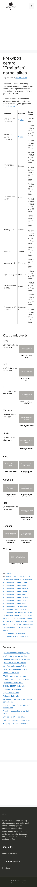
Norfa (6, 433)
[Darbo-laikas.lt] (11, 6)
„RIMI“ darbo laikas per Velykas (15, 666)
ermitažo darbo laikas (11, 621)
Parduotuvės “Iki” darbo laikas (17, 636)
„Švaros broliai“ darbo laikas (14, 717)
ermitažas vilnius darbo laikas (20, 618)
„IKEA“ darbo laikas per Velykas (15, 669)
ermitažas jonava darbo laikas (15, 606)
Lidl (5, 364)
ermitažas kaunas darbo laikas (15, 609)
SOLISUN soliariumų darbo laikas (16, 679)
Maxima (7, 410)
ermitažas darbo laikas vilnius (14, 603)
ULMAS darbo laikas (11, 673)
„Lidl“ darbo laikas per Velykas (15, 656)
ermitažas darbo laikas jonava (15, 582)
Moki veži (8, 549)
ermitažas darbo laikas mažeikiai (16, 591)
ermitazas (9, 576)
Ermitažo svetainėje (10, 106)
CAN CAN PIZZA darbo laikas (14, 686)
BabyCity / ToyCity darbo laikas (15, 724)
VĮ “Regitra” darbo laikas (15, 633)
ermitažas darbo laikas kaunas (15, 585)
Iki (4, 387)
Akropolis (8, 479)
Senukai (7, 526)
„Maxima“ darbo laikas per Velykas (16, 659)
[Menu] (31, 6)
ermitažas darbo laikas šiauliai (15, 594)
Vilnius (21, 120)
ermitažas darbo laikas (23, 579)
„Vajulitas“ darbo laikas (12, 689)
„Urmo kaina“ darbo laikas (13, 683)
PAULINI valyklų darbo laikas (14, 676)
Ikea (5, 502)
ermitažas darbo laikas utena (14, 600)
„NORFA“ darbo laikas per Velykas (16, 653)
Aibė (5, 456)
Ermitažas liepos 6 (10, 612)
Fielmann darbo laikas (11, 696)
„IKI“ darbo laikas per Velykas (14, 663)
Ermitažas (9, 573)
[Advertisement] (18, 31)
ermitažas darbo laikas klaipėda (15, 588)
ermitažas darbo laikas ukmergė (15, 597)
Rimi (5, 341)
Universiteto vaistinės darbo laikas (16, 720)
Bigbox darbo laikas (11, 693)
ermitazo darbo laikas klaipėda (20, 624)
